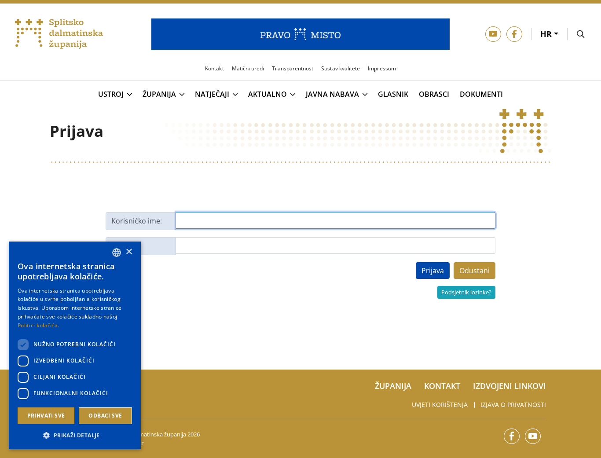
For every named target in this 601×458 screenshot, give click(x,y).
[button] (75, 435)
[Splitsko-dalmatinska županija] (59, 34)
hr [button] (547, 34)
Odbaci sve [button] (105, 415)
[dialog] (75, 345)
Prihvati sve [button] (46, 415)
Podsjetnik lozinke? (466, 292)
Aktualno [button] (267, 94)
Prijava (432, 270)
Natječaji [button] (212, 94)
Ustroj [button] (111, 94)
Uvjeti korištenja (440, 404)
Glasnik (393, 94)
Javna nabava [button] (332, 94)
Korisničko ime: (136, 221)
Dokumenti (481, 94)
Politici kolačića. (38, 325)
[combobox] (116, 252)
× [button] (128, 252)
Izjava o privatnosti (513, 404)
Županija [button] (159, 94)
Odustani (474, 270)
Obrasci (434, 94)
